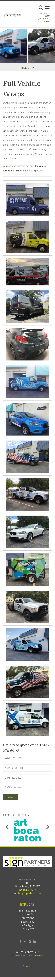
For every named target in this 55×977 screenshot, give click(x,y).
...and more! (27, 929)
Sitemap (27, 966)
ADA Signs (27, 925)
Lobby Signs (27, 921)
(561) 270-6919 (27, 889)
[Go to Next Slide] (48, 827)
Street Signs (27, 918)
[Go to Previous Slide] (7, 827)
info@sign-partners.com (27, 893)
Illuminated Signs (27, 910)
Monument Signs (27, 914)
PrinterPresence (34, 955)
